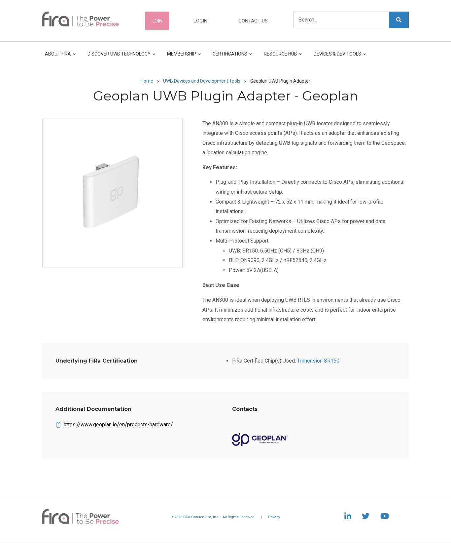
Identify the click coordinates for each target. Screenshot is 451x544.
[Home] (80, 18)
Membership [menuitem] (180, 57)
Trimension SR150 (318, 361)
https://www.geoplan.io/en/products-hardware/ (118, 424)
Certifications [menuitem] (228, 57)
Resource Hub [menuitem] (278, 57)
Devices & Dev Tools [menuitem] (335, 57)
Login (200, 21)
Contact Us (253, 21)
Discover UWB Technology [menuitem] (117, 57)
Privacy (274, 517)
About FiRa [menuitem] (58, 57)
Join (157, 21)
